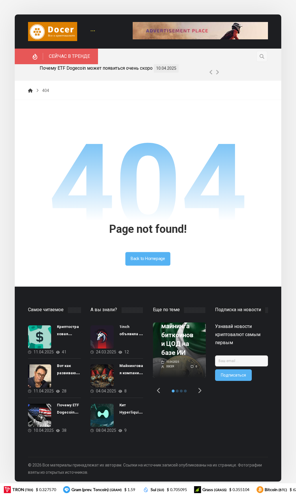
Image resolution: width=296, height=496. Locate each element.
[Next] (217, 72)
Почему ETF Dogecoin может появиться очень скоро (96, 68)
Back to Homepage (148, 258)
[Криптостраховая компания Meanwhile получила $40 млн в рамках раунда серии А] (39, 337)
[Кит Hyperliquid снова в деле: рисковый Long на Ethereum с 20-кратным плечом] (102, 415)
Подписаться (233, 375)
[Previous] (211, 72)
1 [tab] (173, 391)
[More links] (92, 31)
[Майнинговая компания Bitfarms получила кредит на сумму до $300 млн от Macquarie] (102, 376)
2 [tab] (177, 391)
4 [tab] (185, 391)
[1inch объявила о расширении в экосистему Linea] (102, 337)
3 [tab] (181, 391)
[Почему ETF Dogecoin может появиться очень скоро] (39, 415)
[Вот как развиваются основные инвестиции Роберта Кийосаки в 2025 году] (39, 376)
